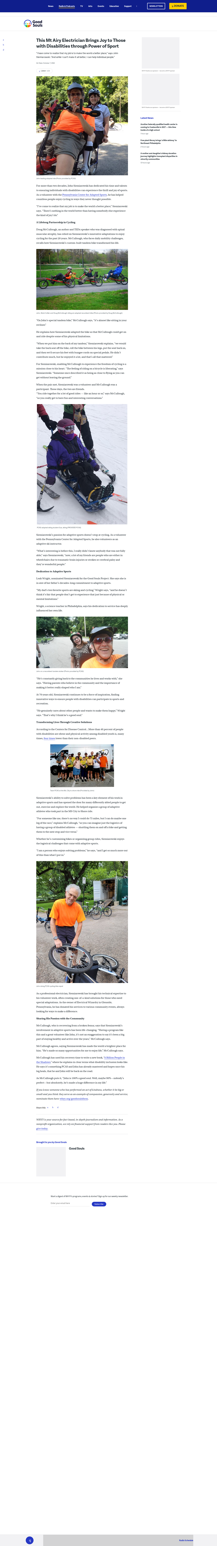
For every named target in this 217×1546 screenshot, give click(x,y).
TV (81, 6)
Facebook (47, 1107)
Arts (90, 6)
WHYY (33, 6)
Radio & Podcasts (67, 6)
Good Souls (77, 1148)
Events (101, 6)
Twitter (52, 1107)
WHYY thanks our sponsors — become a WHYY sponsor (158, 71)
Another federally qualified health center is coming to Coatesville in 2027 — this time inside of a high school (159, 127)
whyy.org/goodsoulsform (74, 1098)
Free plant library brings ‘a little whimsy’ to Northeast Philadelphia (159, 141)
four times (49, 738)
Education (114, 6)
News (50, 6)
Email (57, 1107)
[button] (30, 1540)
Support (128, 6)
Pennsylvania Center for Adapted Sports (84, 194)
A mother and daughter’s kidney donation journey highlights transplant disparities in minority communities (159, 156)
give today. (42, 1128)
